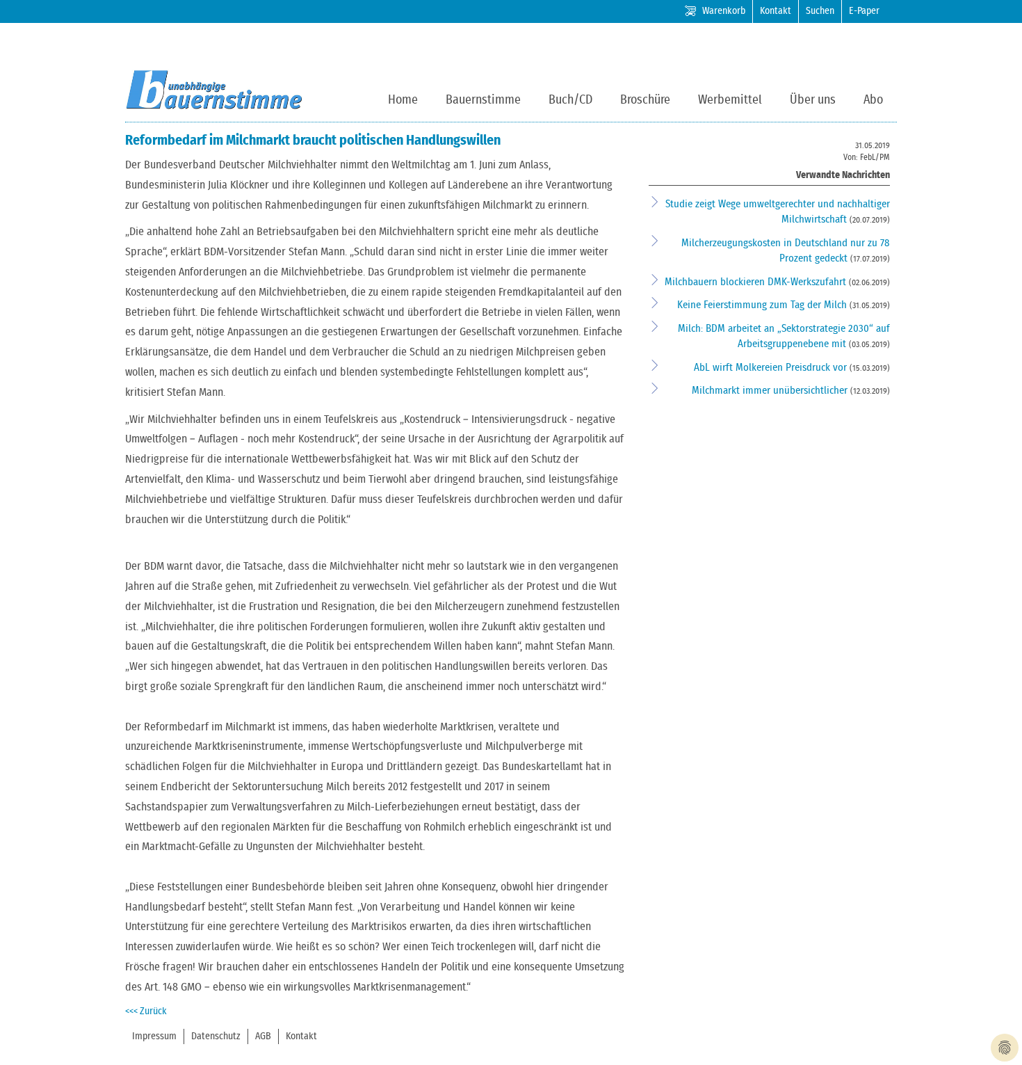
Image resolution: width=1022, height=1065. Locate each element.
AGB (263, 1036)
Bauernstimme (483, 100)
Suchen (820, 11)
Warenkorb (723, 11)
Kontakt (775, 11)
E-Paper (864, 11)
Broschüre (645, 100)
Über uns (813, 100)
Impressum (154, 1036)
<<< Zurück (146, 1011)
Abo (873, 100)
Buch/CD (570, 100)
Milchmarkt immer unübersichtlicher (771, 390)
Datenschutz (216, 1036)
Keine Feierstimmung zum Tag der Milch (763, 305)
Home (403, 100)
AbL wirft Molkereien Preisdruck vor (772, 367)
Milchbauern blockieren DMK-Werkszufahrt (757, 282)
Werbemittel (730, 100)
